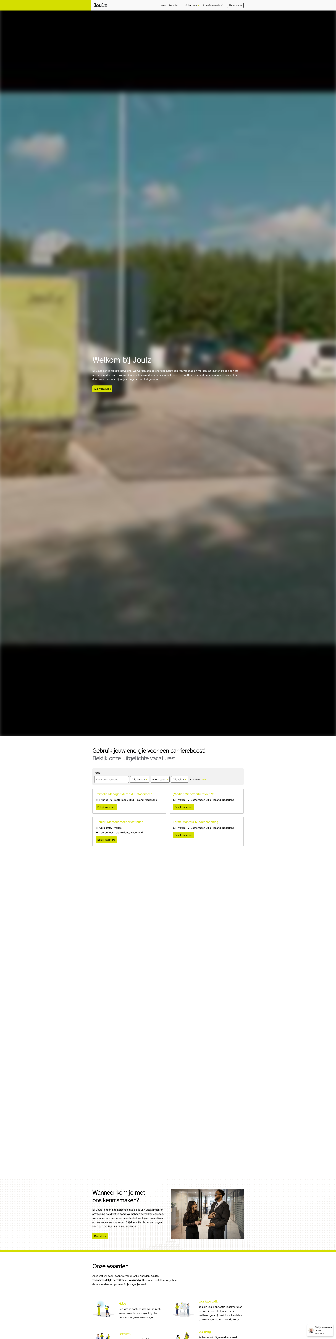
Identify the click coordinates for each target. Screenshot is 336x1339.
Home (163, 5)
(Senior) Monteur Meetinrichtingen (119, 822)
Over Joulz (100, 1236)
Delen (204, 779)
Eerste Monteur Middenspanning (195, 822)
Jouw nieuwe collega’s (213, 5)
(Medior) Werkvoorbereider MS (194, 794)
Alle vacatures (235, 5)
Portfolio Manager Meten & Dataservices (124, 794)
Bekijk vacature (106, 807)
